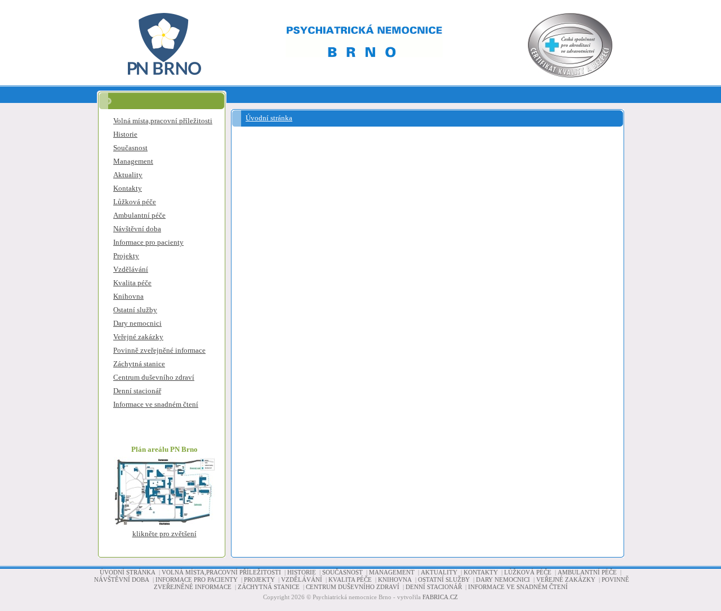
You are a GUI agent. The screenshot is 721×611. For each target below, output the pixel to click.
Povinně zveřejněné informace (159, 350)
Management (133, 161)
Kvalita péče (132, 282)
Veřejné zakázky (138, 337)
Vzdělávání (130, 269)
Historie (125, 134)
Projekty (126, 255)
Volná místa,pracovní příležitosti (162, 120)
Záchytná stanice (139, 364)
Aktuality (128, 174)
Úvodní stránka (269, 118)
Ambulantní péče (139, 215)
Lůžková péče (134, 201)
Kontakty (127, 188)
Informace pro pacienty (148, 242)
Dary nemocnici (137, 323)
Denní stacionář (137, 391)
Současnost (130, 147)
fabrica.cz (440, 597)
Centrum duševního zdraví (153, 377)
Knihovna (128, 296)
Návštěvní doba (137, 228)
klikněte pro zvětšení (164, 533)
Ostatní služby (135, 310)
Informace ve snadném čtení (155, 404)
